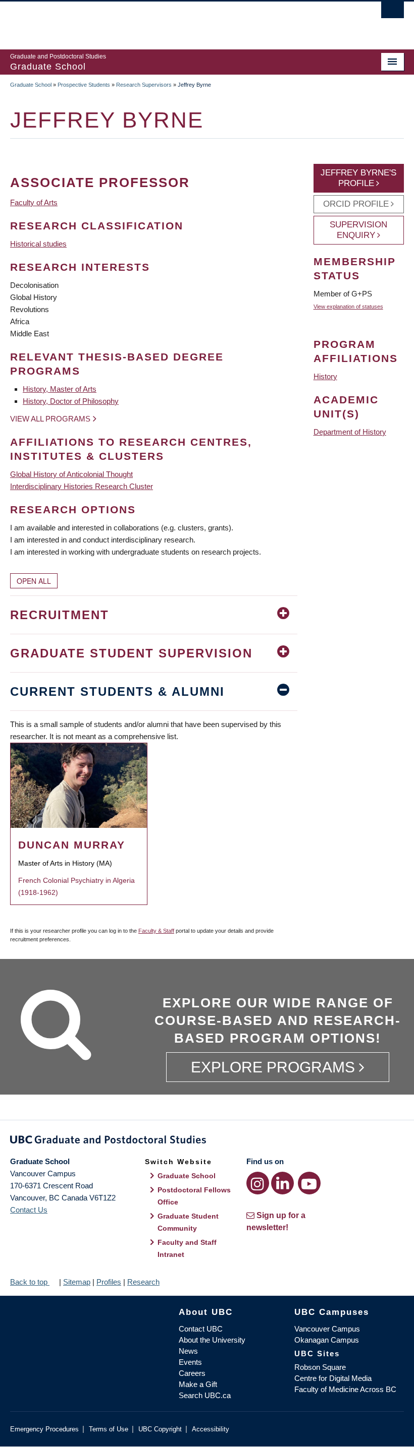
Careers (192, 1373)
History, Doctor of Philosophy (71, 401)
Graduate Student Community (188, 1222)
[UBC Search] (392, 13)
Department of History (350, 432)
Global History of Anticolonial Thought (71, 474)
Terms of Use (108, 1429)
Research (143, 1282)
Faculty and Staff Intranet (187, 1248)
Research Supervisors (144, 85)
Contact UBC (201, 1328)
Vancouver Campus (327, 1328)
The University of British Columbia (177, 21)
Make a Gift (198, 1384)
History (325, 376)
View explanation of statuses (348, 307)
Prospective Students (84, 85)
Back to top (29, 1282)
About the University (212, 1340)
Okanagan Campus (326, 1340)
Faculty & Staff (156, 931)
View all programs (50, 418)
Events (190, 1362)
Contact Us (28, 1209)
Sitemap (76, 1282)
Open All (34, 581)
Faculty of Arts (34, 202)
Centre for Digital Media (333, 1378)
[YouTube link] (309, 1183)
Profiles (108, 1282)
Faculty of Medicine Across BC (345, 1389)
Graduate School (30, 85)
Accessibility (210, 1429)
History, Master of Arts (59, 389)
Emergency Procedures (44, 1429)
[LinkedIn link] (282, 1183)
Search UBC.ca (205, 1395)
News (188, 1351)
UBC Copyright (160, 1429)
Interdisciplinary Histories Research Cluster (81, 486)
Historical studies (38, 243)
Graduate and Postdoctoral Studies (207, 1141)
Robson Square (320, 1367)
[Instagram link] (257, 1183)
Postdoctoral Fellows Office (194, 1196)
